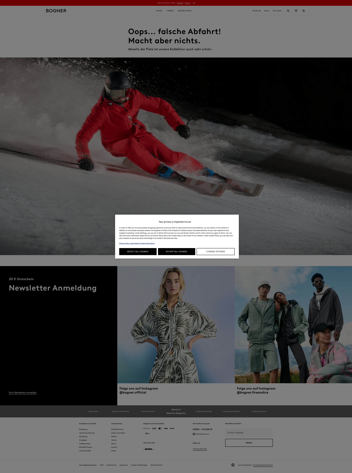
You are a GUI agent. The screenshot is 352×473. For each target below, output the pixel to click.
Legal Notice (134, 243)
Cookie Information (147, 243)
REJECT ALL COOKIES (137, 251)
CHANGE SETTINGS (215, 251)
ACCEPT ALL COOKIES (176, 251)
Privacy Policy (124, 243)
